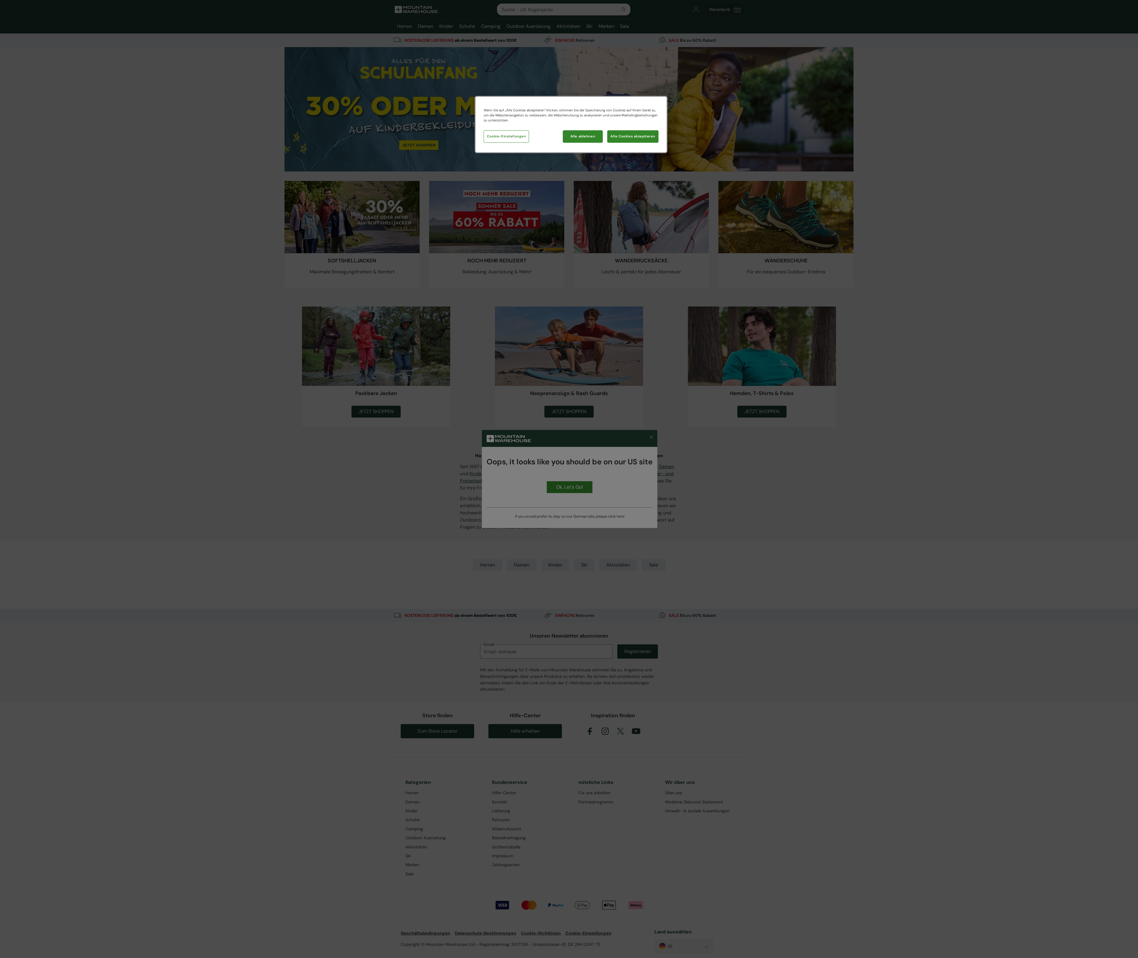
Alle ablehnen (582, 136)
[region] (571, 124)
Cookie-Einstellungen (506, 136)
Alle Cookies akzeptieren (632, 136)
